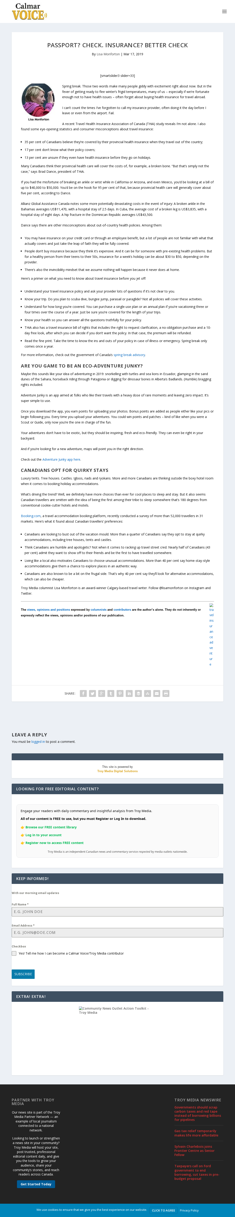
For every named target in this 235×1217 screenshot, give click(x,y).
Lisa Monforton (108, 54)
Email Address (23, 925)
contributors (122, 609)
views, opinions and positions (48, 609)
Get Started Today (36, 1184)
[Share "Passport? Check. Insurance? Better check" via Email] (156, 693)
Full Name (20, 904)
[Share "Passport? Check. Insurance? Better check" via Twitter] (92, 693)
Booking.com (31, 516)
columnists (98, 609)
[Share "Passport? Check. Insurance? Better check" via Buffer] (138, 693)
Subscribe (23, 974)
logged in (38, 741)
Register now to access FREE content (54, 843)
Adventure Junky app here (61, 459)
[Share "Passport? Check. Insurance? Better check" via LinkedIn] (129, 693)
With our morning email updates (35, 893)
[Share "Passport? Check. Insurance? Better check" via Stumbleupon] (147, 693)
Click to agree (163, 1210)
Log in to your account (43, 835)
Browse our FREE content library (51, 827)
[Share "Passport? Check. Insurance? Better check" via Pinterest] (120, 693)
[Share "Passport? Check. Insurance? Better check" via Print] (166, 693)
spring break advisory (129, 355)
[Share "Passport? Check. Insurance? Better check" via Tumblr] (110, 693)
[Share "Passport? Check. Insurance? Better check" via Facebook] (83, 693)
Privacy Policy (189, 1210)
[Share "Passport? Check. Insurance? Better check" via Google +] (101, 693)
